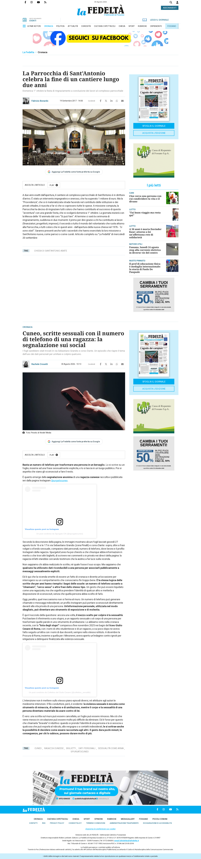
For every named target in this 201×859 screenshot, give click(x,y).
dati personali (86, 748)
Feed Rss (47, 2)
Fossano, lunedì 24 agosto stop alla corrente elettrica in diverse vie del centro (145, 250)
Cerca (171, 2)
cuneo (38, 748)
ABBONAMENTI (169, 8)
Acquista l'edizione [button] (153, 133)
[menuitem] (34, 26)
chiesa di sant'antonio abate (50, 250)
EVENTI (32, 20)
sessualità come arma (111, 748)
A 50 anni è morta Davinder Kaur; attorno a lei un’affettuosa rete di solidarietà (145, 233)
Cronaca (42, 52)
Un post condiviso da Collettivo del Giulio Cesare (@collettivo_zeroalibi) (60, 692)
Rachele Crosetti (39, 364)
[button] (177, 2)
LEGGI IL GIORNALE (159, 20)
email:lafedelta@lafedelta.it (126, 841)
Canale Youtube (40, 2)
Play (52, 185)
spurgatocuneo (80, 751)
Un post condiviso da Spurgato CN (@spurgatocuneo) (59, 534)
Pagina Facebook (27, 2)
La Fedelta (28, 52)
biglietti (71, 748)
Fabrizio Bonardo (39, 101)
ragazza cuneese (54, 748)
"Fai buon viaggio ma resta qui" (145, 214)
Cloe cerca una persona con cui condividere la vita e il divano (145, 198)
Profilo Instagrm (33, 2)
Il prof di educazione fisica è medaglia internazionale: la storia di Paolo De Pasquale (145, 268)
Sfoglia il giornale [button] (153, 125)
